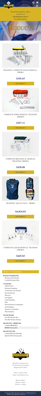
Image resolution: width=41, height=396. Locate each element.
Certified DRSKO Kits (11, 325)
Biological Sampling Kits (11, 275)
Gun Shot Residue (8, 315)
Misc (6, 302)
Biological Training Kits (12, 278)
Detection (8, 295)
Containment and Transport (13, 290)
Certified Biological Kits (12, 280)
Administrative (9, 286)
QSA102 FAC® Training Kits (13, 336)
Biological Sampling (11, 288)
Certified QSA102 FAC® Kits (13, 333)
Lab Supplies (9, 298)
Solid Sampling (9, 307)
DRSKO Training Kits (11, 328)
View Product (20, 83)
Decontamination (10, 293)
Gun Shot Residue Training (13, 320)
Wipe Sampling (9, 312)
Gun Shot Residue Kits (11, 317)
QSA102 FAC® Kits (9, 331)
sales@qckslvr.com (19, 16)
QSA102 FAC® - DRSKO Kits (12, 323)
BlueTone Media (30, 394)
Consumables (7, 284)
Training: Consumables (12, 309)
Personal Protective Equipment (14, 304)
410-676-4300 (22, 373)
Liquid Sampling (10, 300)
